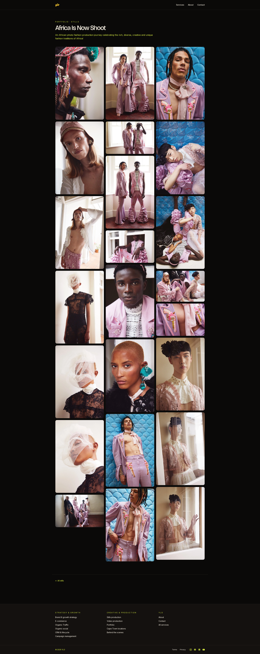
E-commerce (61, 621)
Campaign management (65, 636)
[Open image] (79, 83)
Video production (115, 621)
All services (164, 625)
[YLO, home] (57, 5)
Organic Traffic (62, 625)
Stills (75, 22)
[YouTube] (204, 650)
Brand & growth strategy (66, 617)
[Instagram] (191, 650)
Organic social (61, 628)
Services (180, 5)
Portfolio (62, 22)
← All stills (59, 580)
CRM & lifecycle (62, 632)
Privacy (183, 650)
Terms (174, 650)
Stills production (114, 617)
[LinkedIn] (199, 650)
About (191, 5)
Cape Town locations (116, 628)
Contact (201, 5)
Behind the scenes (115, 632)
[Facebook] (195, 650)
